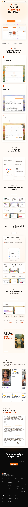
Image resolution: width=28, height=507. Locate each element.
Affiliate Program (10, 498)
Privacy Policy (16, 498)
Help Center (9, 501)
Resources (3, 498)
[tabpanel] (14, 33)
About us (6, 351)
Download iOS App (17, 488)
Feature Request (4, 484)
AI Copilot (9, 488)
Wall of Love (3, 501)
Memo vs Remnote (23, 484)
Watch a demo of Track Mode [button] (13, 299)
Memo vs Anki (23, 481)
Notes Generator (10, 482)
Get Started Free (14, 194)
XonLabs (5, 505)
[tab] (3, 24)
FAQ (2, 481)
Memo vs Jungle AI (23, 491)
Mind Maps (9, 485)
